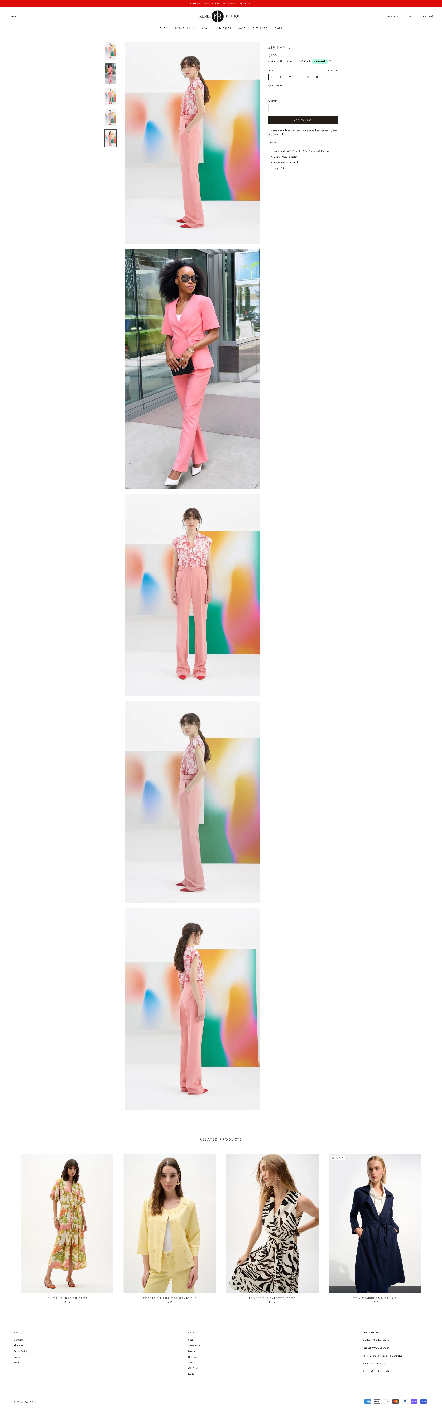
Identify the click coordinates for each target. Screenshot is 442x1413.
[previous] (11, 1225)
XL (308, 77)
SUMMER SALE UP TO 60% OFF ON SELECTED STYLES (221, 3)
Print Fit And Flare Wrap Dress (272, 1298)
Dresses (225, 28)
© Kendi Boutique (25, 1402)
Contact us (19, 1340)
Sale (241, 28)
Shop (163, 28)
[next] (431, 1225)
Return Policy (20, 1351)
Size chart (333, 70)
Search (410, 16)
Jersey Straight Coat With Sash (375, 1298)
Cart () (427, 16)
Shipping (18, 1345)
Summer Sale (184, 28)
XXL (317, 77)
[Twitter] (372, 1371)
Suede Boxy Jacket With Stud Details (170, 1298)
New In (206, 28)
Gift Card (260, 28)
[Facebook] (364, 1371)
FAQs (278, 28)
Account (394, 16)
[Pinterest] (387, 1371)
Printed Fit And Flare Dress (66, 1298)
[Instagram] (379, 1371)
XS (271, 77)
